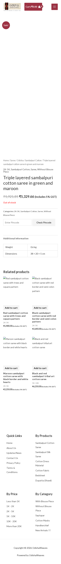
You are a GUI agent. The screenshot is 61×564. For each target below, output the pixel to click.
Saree (12, 160)
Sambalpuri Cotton (33, 160)
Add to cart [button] (11, 307)
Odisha (20, 160)
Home (6, 160)
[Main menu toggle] (54, 7)
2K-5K (6, 169)
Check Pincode (43, 222)
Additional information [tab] (15, 238)
